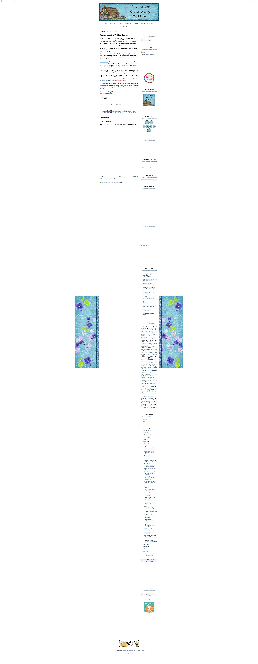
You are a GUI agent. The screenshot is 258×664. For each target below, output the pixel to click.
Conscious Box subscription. (107, 80)
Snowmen (143, 391)
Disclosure (138, 27)
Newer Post (103, 176)
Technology (144, 401)
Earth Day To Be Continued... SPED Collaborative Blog (149, 465)
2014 (144, 424)
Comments (146, 167)
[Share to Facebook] (119, 104)
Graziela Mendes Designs (129, 650)
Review (150, 385)
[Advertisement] (119, 165)
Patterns (143, 380)
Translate (152, 595)
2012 (144, 551)
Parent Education (151, 379)
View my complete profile (147, 54)
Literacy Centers (149, 368)
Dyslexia (148, 349)
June (145, 441)
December (146, 428)
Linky (155, 367)
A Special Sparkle (146, 326)
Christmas (143, 338)
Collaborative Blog (144, 341)
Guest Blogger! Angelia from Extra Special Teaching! (149, 516)
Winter (153, 407)
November (147, 430)
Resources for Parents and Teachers (125, 27)
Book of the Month (145, 337)
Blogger (132, 653)
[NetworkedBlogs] (149, 559)
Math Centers (144, 376)
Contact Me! (128, 23)
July (145, 439)
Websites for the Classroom (147, 23)
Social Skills (153, 391)
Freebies (136, 23)
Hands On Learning (146, 361)
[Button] (149, 105)
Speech (155, 395)
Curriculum (152, 347)
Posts (144, 165)
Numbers (143, 377)
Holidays (152, 362)
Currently (145, 347)
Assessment (149, 329)
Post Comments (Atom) (112, 178)
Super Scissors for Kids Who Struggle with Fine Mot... (149, 525)
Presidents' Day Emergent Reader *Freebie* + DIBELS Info (149, 289)
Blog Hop (153, 335)
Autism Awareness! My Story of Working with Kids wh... (150, 537)
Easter (144, 350)
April (145, 446)
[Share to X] (118, 104)
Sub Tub (153, 396)
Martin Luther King (145, 374)
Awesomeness (144, 332)
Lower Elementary (149, 370)
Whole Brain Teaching (145, 407)
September (147, 434)
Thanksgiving (144, 402)
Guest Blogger (144, 359)
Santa (145, 386)
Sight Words (150, 389)
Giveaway (106, 106)
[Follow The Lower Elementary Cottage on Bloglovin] (147, 40)
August (146, 437)
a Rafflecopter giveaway (106, 93)
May (145, 443)
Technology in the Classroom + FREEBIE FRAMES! (150, 457)
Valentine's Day (151, 404)
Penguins (149, 380)
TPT (144, 404)
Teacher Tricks (145, 399)
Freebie (154, 354)
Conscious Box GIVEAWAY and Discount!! (149, 521)
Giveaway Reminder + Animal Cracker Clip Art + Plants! (150, 494)
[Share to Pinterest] (120, 104)
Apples (150, 328)
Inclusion (153, 364)
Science (152, 386)
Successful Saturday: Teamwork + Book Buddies (149, 452)
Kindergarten (144, 365)
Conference (143, 346)
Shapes (142, 389)
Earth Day (154, 349)
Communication (146, 343)
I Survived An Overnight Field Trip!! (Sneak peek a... (150, 511)
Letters (149, 367)
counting (149, 346)
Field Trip (147, 352)
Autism (151, 331)
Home (106, 23)
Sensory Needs (151, 388)
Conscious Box (104, 62)
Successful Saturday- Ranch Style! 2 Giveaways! (149, 503)
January (146, 548)
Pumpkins (149, 383)
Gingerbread (150, 356)
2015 (144, 421)
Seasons (142, 388)
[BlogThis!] (117, 104)
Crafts (155, 346)
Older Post (135, 176)
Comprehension (151, 344)
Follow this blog (149, 561)
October (146, 432)
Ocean (142, 379)
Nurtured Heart (151, 377)
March (146, 544)
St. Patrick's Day (146, 396)
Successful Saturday (147, 398)
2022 (144, 419)
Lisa (144, 52)
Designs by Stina (141, 650)
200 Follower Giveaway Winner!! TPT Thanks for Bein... (150, 482)
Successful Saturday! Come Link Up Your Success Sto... (149, 478)
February (146, 546)
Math (154, 374)
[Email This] (115, 104)
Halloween (151, 359)
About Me (112, 23)
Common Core (153, 341)
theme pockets (154, 402)
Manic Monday (149, 372)
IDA (147, 364)
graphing (153, 358)
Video (142, 405)
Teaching (153, 399)
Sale (155, 385)
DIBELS (143, 349)
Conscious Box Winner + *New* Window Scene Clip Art (150, 499)
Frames (147, 354)
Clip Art (120, 23)
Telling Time (152, 401)
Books (154, 337)
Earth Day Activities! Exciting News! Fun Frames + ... (149, 473)
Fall (142, 352)
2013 (144, 426)
